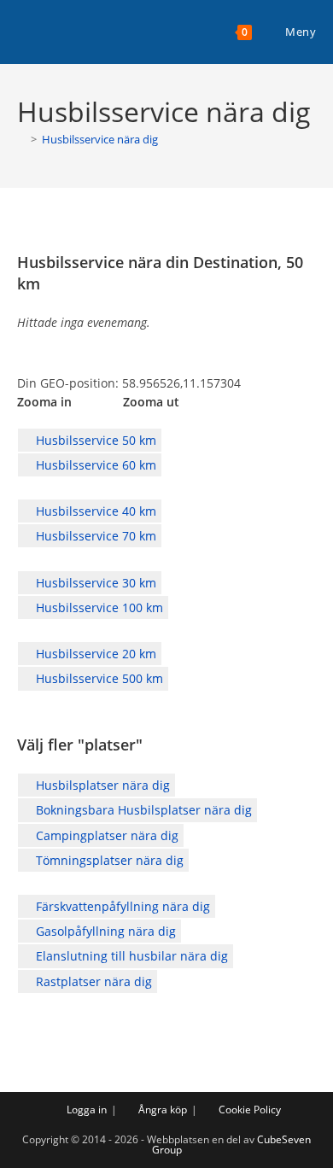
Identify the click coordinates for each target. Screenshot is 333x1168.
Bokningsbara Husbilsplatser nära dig (142, 810)
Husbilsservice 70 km (94, 536)
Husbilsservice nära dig (100, 139)
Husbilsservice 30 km (94, 583)
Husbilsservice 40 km (94, 511)
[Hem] (21, 139)
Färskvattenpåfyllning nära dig (121, 906)
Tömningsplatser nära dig (108, 860)
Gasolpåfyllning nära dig (104, 931)
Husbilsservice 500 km (97, 678)
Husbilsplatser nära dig (101, 785)
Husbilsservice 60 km (94, 465)
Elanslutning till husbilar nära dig (130, 956)
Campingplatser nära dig (105, 835)
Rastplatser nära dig (92, 981)
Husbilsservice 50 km (94, 440)
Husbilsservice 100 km (97, 607)
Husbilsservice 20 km (94, 653)
